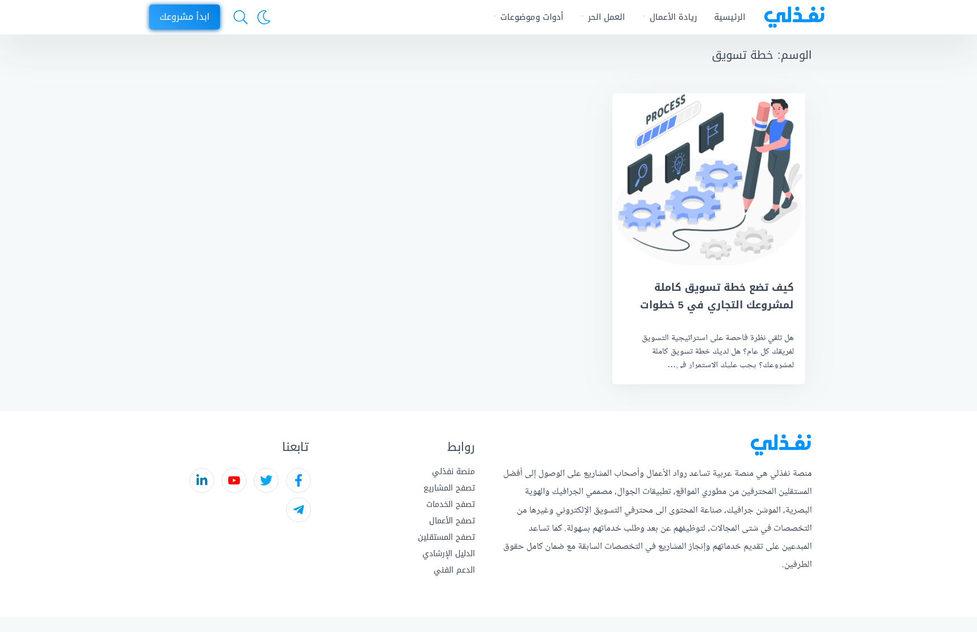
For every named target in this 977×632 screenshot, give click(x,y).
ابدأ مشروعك (184, 16)
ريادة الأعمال (673, 17)
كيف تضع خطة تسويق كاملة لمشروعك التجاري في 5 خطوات (717, 296)
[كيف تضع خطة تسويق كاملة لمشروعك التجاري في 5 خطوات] (708, 179)
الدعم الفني (454, 570)
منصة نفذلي (453, 471)
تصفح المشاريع (449, 488)
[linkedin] (202, 480)
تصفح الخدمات (450, 504)
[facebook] (298, 480)
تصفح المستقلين (446, 537)
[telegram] (298, 509)
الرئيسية (729, 17)
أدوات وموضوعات (531, 17)
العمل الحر (606, 17)
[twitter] (266, 480)
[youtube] (234, 480)
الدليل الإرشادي (448, 553)
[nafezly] (791, 17)
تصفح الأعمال (452, 520)
